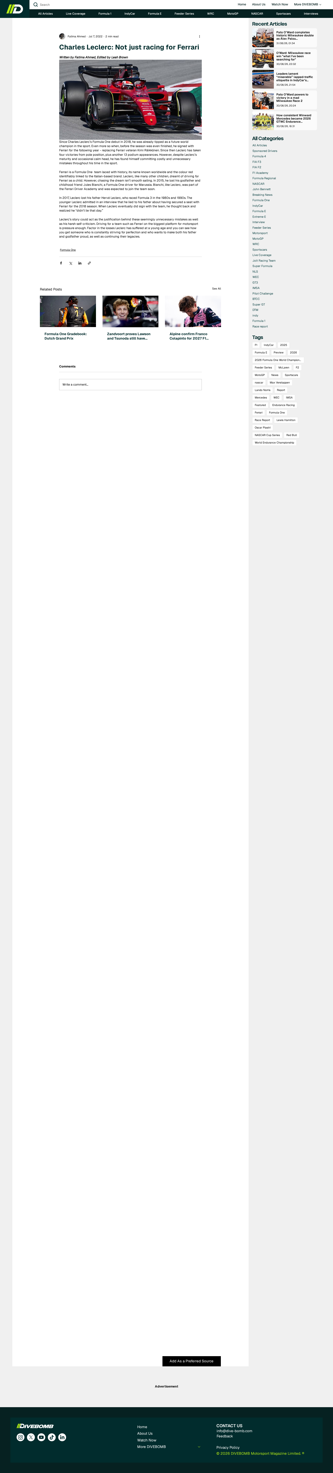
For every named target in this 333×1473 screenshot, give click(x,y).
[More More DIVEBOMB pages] (320, 5)
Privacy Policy (228, 1447)
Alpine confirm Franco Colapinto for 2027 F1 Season (188, 336)
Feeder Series (263, 367)
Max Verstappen (280, 382)
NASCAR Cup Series (267, 435)
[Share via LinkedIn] (80, 263)
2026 (293, 352)
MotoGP (260, 375)
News (274, 375)
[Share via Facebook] (61, 263)
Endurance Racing (283, 405)
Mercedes (261, 397)
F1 (256, 345)
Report (281, 390)
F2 (297, 367)
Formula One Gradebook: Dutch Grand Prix (66, 336)
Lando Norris (262, 390)
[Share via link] (89, 263)
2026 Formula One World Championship (279, 360)
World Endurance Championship (274, 442)
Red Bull (291, 435)
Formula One (68, 250)
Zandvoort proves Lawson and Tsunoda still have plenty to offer (129, 336)
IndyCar (269, 345)
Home (142, 1426)
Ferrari (258, 412)
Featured (260, 405)
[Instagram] (20, 1437)
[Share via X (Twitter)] (70, 263)
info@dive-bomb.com (234, 1431)
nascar (259, 382)
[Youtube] (41, 1437)
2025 (283, 345)
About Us (145, 1433)
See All (216, 288)
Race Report (262, 420)
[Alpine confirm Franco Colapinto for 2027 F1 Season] (193, 311)
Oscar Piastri (263, 427)
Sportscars (291, 375)
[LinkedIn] (62, 1437)
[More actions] (199, 36)
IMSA (289, 397)
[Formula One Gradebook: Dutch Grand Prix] (68, 311)
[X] (31, 1437)
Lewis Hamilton (286, 420)
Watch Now (146, 1440)
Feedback (225, 1436)
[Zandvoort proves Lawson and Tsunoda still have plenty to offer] (131, 311)
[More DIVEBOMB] (199, 1447)
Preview (278, 352)
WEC (276, 397)
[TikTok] (52, 1437)
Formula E (261, 352)
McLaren (283, 367)
